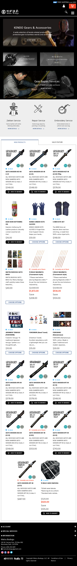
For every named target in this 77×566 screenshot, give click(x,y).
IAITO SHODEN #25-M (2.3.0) (14, 434)
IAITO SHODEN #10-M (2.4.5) (14, 383)
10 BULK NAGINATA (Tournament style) (36, 273)
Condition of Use (57, 558)
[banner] (38, 32)
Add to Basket (16, 192)
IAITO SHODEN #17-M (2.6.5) (61, 434)
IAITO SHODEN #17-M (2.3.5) (61, 383)
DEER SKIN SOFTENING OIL (14, 223)
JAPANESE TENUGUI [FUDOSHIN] (13, 333)
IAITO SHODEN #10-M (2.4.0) (37, 383)
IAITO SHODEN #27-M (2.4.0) (37, 434)
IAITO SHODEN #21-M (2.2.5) (37, 172)
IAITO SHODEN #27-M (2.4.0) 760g (61, 172)
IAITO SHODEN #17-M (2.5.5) (25, 484)
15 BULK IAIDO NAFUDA (49, 483)
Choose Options (38, 242)
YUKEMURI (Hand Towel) (38, 332)
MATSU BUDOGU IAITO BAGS (14, 273)
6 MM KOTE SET (58, 222)
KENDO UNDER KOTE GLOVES (37, 223)
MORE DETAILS (12, 129)
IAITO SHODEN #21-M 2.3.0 (13, 172)
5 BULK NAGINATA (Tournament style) (60, 273)
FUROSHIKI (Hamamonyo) (58, 333)
